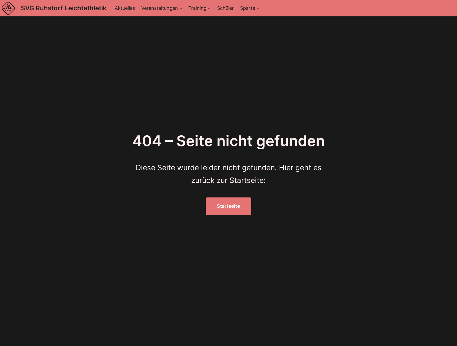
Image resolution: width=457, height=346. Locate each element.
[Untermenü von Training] (209, 8)
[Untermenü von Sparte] (257, 8)
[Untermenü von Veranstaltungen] (180, 8)
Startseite (228, 206)
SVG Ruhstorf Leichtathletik (64, 8)
